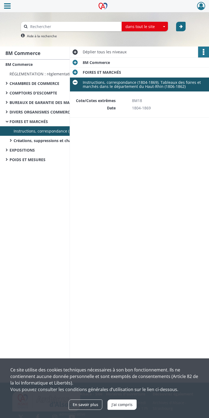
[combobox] (145, 27)
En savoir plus (85, 404)
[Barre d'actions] (203, 52)
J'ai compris (122, 404)
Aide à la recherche (42, 36)
